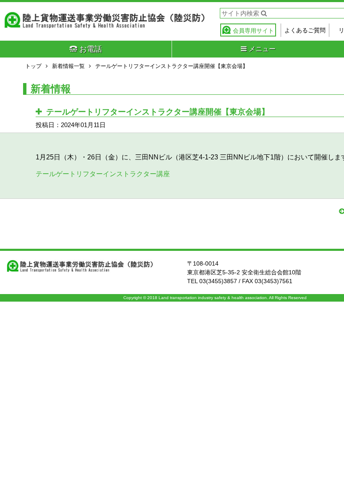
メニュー (262, 48)
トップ (33, 66)
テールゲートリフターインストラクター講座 (103, 173)
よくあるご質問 (305, 30)
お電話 (90, 49)
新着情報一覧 (68, 66)
